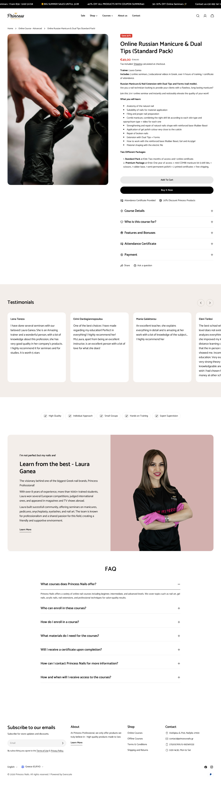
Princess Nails (22, 774)
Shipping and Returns (137, 750)
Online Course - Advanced (30, 28)
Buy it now (167, 190)
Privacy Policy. (57, 751)
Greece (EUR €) (32, 767)
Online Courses (135, 733)
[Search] (198, 16)
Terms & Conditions (137, 744)
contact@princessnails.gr (181, 739)
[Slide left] (200, 302)
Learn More (76, 743)
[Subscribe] (63, 743)
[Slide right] (209, 302)
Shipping (138, 64)
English (11, 767)
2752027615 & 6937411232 (181, 744)
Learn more (25, 530)
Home (10, 28)
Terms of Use (42, 751)
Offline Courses (135, 739)
